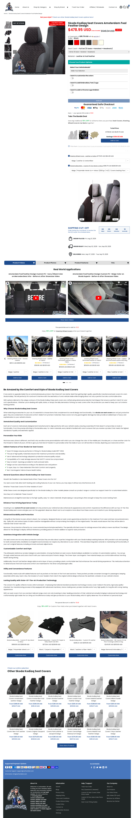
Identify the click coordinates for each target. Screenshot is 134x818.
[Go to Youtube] (100, 768)
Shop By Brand (59, 7)
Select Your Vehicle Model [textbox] (80, 67)
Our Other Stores (112, 792)
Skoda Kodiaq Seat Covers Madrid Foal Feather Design (94, 731)
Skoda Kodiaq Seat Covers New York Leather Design (16, 731)
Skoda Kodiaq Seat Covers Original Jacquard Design (35, 731)
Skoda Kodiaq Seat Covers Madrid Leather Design (94, 698)
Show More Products (67, 745)
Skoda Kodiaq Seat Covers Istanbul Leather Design (54, 698)
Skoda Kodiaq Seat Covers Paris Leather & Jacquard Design (55, 731)
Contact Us (113, 7)
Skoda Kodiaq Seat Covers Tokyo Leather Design (113, 731)
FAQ (112, 263)
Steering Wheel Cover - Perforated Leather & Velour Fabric (67, 360)
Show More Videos (67, 320)
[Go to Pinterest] (106, 768)
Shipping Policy (60, 795)
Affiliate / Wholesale (97, 7)
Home (17, 7)
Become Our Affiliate (113, 798)
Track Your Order (78, 7)
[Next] (8, 58)
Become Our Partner (113, 801)
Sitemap (58, 813)
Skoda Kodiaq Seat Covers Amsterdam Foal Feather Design (35, 698)
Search (58, 787)
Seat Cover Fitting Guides (89, 802)
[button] (99, 36)
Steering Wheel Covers (64, 331)
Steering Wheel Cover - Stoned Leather (17, 359)
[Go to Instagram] (94, 768)
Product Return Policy (62, 801)
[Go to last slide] (5, 359)
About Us (26, 7)
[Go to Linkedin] (103, 768)
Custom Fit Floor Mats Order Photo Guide (92, 798)
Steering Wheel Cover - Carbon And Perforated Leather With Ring (116, 359)
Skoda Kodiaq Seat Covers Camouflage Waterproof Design (74, 731)
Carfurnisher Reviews (62, 810)
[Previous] (8, 23)
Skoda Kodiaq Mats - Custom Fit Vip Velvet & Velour (86, 166)
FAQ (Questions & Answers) (89, 789)
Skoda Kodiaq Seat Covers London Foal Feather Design (74, 698)
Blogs (57, 789)
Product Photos (50, 263)
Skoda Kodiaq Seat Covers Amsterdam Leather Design (16, 698)
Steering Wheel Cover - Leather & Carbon (83, 156)
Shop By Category (40, 7)
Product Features (81, 263)
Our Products (111, 789)
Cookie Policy (60, 804)
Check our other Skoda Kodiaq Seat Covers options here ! (67, 17)
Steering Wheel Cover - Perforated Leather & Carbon (92, 359)
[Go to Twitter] (97, 768)
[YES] (99, 78)
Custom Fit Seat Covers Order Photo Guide (90, 793)
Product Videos (19, 263)
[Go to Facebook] (91, 768)
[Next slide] (129, 359)
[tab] (64, 382)
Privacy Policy (60, 792)
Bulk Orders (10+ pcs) (113, 795)
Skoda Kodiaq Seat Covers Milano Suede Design (113, 698)
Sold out (99, 101)
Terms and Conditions (62, 798)
